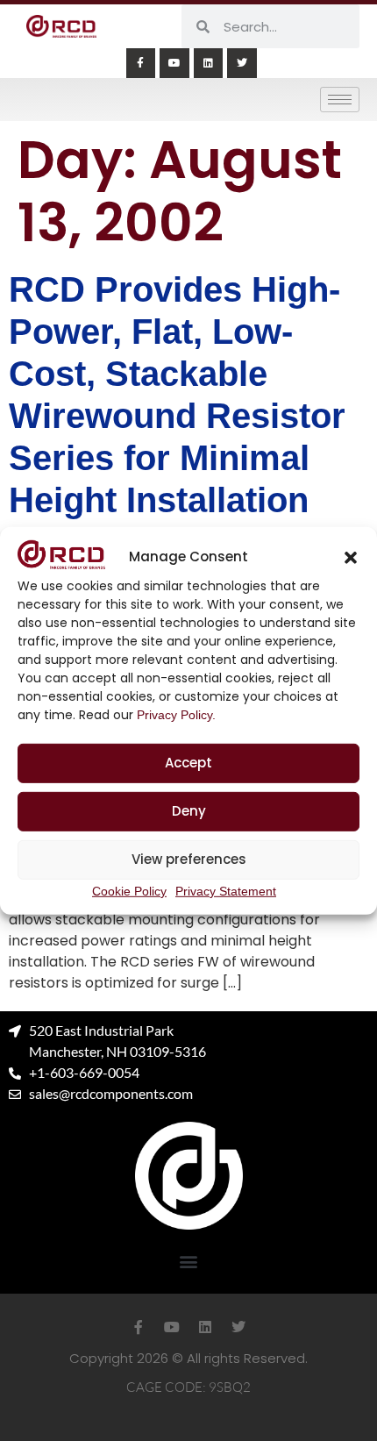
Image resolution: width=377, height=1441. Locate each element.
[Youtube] (174, 63)
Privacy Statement (225, 891)
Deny (189, 811)
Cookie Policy (129, 891)
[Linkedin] (209, 63)
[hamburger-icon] (339, 99)
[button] (350, 557)
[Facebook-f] (141, 63)
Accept (188, 762)
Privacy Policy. (176, 715)
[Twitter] (242, 63)
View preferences (189, 859)
